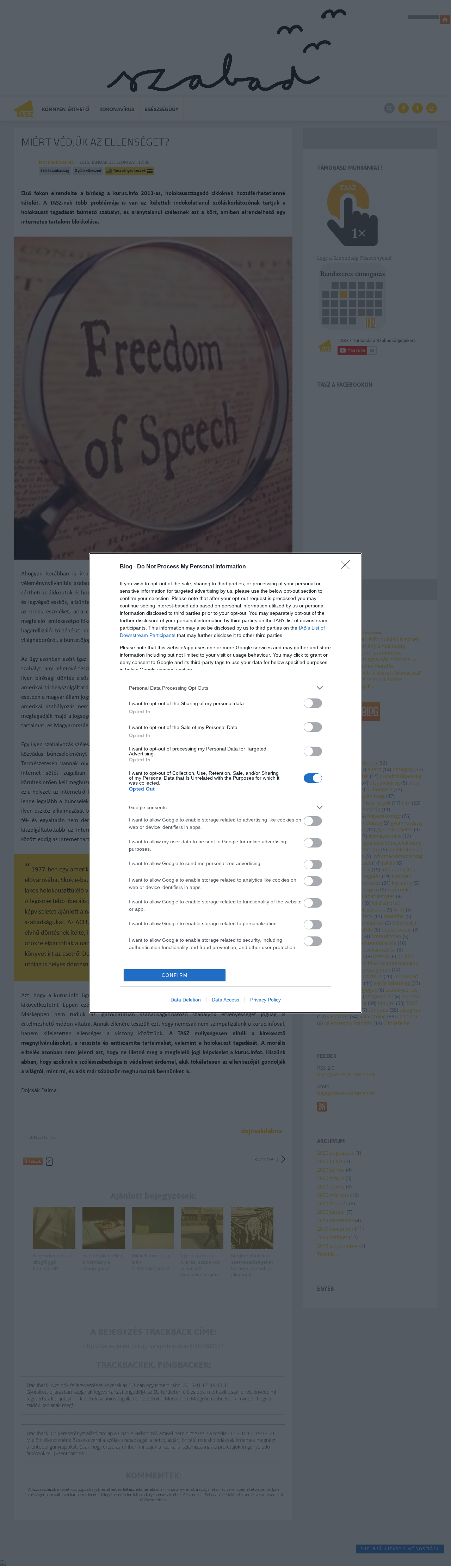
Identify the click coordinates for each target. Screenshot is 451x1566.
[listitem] (225, 687)
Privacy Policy (265, 1000)
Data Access (225, 1000)
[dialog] (225, 783)
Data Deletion (186, 1000)
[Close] (347, 567)
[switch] (313, 703)
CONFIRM (175, 975)
